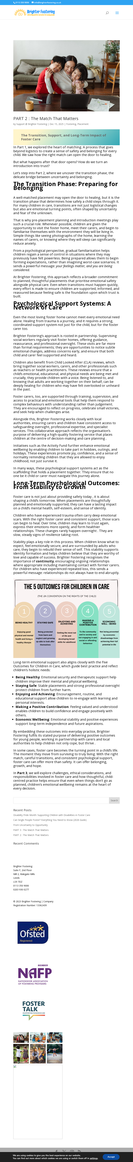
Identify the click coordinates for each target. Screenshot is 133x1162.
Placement (83, 124)
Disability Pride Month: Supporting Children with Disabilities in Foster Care (51, 815)
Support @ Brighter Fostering (31, 124)
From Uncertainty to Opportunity (30, 824)
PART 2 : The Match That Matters (45, 118)
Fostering (71, 124)
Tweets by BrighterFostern (85, 866)
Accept (111, 1156)
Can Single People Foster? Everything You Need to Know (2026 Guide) (50, 819)
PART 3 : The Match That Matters (31, 830)
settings (94, 1158)
